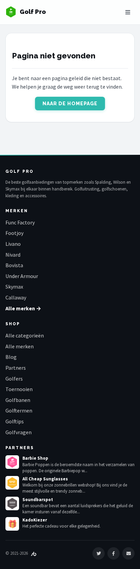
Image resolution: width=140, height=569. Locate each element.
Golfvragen (18, 432)
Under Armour (21, 276)
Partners (15, 367)
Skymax (14, 286)
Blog (11, 356)
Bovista (14, 265)
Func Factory (20, 222)
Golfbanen (17, 400)
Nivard (12, 254)
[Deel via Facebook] (113, 553)
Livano (13, 243)
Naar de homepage (70, 103)
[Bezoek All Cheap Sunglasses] (12, 483)
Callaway (15, 297)
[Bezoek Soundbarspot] (12, 503)
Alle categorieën (24, 335)
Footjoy (14, 233)
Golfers (14, 378)
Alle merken (19, 346)
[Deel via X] (98, 553)
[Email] (128, 553)
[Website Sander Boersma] (33, 553)
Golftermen (18, 410)
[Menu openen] (128, 12)
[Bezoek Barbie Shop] (12, 462)
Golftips (14, 421)
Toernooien (19, 389)
